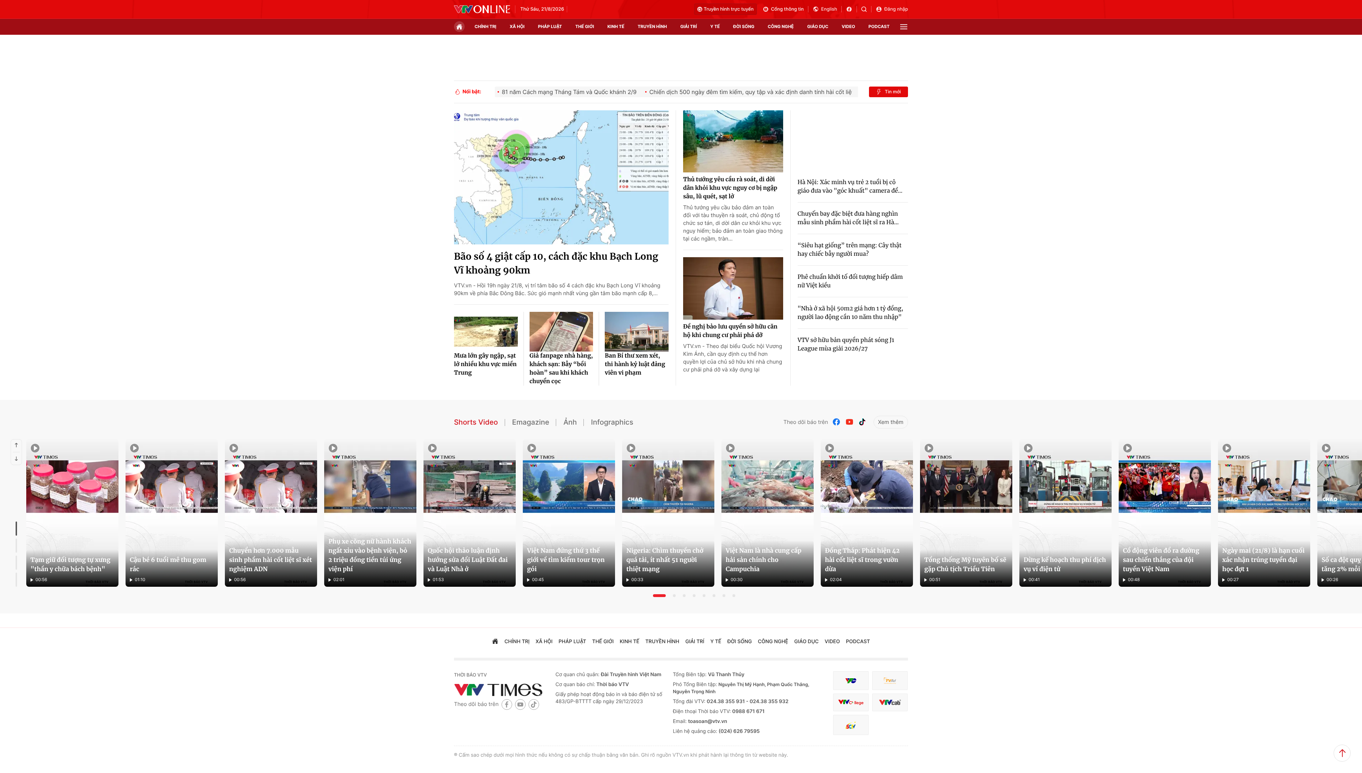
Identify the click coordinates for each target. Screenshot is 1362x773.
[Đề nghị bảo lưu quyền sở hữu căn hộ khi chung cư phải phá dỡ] (733, 288)
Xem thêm (890, 422)
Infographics (612, 422)
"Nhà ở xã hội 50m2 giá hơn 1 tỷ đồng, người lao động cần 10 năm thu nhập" (850, 313)
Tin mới (893, 92)
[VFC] (851, 680)
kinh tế (616, 26)
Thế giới (584, 26)
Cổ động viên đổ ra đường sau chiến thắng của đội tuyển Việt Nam (1161, 560)
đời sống (743, 26)
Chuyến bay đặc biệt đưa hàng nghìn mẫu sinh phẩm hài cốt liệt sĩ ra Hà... (848, 218)
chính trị (485, 26)
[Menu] (903, 26)
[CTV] (851, 703)
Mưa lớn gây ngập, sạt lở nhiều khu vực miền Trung (485, 364)
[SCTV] (851, 725)
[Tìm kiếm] (866, 9)
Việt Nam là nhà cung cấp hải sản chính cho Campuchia (764, 560)
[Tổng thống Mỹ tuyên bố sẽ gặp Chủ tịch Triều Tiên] (966, 513)
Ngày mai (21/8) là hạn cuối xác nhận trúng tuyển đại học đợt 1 (1263, 560)
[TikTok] (862, 422)
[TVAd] (890, 680)
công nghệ (781, 26)
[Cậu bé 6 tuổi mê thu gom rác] (172, 513)
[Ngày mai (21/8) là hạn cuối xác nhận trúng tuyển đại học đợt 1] (1264, 513)
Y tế (715, 26)
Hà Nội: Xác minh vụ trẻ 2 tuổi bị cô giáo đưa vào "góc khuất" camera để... (850, 186)
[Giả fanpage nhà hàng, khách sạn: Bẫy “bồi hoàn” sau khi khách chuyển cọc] (561, 332)
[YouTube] (849, 422)
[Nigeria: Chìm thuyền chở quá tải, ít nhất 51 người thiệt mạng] (668, 513)
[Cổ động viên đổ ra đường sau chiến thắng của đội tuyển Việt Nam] (1165, 513)
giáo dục (818, 26)
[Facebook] (836, 422)
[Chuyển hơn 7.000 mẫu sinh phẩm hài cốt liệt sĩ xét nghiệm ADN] (271, 513)
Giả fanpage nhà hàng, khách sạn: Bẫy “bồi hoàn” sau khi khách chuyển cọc (561, 368)
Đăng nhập (896, 9)
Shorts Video (476, 422)
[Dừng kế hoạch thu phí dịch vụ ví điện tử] (1065, 513)
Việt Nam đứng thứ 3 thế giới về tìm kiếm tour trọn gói (566, 560)
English (829, 9)
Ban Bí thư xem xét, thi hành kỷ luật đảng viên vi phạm (635, 364)
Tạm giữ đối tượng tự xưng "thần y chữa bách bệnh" (70, 564)
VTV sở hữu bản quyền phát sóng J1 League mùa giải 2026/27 (846, 344)
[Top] (1342, 753)
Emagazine (530, 422)
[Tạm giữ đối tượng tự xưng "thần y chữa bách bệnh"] (72, 513)
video (848, 26)
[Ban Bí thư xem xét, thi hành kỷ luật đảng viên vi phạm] (637, 332)
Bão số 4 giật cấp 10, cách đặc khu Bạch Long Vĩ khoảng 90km (556, 263)
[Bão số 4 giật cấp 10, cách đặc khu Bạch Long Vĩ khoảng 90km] (561, 177)
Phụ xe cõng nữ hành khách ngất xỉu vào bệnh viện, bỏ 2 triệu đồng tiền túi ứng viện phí (369, 555)
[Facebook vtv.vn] (851, 9)
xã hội (517, 26)
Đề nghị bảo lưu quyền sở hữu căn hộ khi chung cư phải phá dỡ (730, 331)
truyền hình (652, 26)
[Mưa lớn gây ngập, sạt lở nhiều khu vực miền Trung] (486, 332)
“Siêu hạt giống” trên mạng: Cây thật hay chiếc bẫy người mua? (850, 250)
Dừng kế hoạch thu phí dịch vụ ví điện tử (1065, 564)
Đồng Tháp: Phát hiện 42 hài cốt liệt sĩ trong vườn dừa (862, 560)
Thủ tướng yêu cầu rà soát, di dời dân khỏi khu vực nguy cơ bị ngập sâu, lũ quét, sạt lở (730, 188)
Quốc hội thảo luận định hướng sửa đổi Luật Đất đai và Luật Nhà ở (468, 560)
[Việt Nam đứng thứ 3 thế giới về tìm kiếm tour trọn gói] (569, 513)
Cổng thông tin (787, 9)
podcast (879, 26)
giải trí (688, 26)
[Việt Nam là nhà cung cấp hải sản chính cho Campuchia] (767, 513)
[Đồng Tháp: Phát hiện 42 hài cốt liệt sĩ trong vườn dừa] (867, 513)
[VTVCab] (890, 703)
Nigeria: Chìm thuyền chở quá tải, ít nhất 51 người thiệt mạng (664, 560)
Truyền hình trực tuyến (729, 9)
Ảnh (570, 422)
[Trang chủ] (459, 26)
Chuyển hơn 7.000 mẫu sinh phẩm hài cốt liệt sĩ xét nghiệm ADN (270, 560)
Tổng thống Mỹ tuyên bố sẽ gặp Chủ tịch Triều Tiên (965, 564)
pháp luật (550, 26)
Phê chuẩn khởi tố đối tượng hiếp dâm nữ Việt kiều (850, 281)
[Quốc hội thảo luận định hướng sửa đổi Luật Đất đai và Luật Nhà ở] (469, 513)
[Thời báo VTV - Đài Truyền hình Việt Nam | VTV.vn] (482, 9)
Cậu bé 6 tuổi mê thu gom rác (168, 564)
